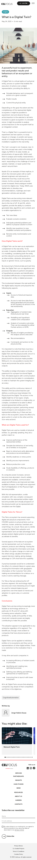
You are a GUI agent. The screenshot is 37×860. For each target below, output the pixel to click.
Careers (18, 800)
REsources (18, 792)
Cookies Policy (18, 854)
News (19, 788)
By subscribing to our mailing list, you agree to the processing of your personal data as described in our (19, 828)
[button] (33, 3)
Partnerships (18, 776)
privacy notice (19, 830)
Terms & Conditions (18, 851)
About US (18, 796)
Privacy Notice (18, 846)
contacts (18, 804)
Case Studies (18, 784)
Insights (18, 780)
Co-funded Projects (18, 848)
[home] (6, 3)
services (18, 773)
